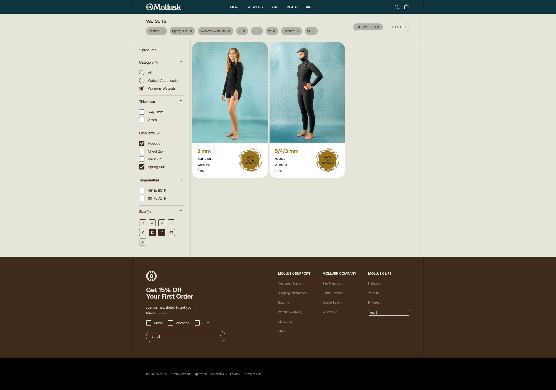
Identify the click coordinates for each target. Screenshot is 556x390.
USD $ (373, 312)
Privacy (235, 374)
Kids (310, 7)
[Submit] (220, 336)
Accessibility (217, 374)
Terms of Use (252, 374)
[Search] (398, 7)
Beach (292, 7)
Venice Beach (332, 302)
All (150, 73)
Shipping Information (292, 293)
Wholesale (330, 312)
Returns (283, 302)
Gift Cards (285, 321)
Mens (235, 7)
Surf (275, 7)
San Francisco (332, 283)
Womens (255, 7)
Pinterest (374, 302)
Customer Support (291, 283)
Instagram (375, 283)
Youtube (374, 293)
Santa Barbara (333, 293)
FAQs (281, 331)
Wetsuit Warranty (290, 312)
